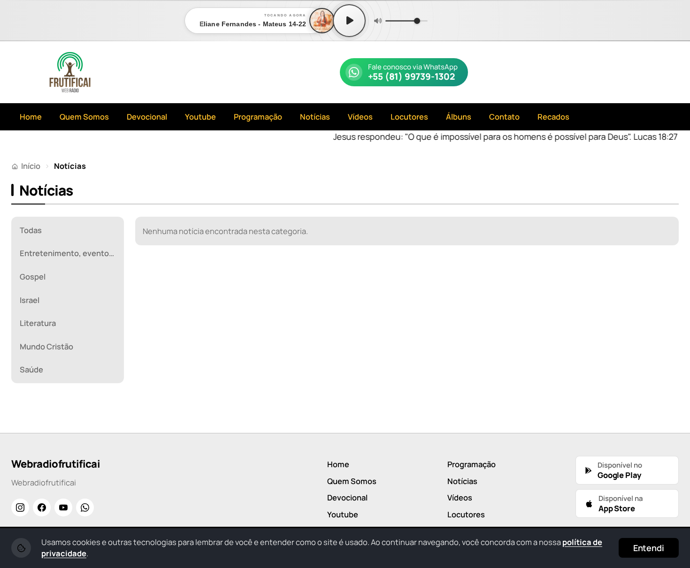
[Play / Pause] (349, 20)
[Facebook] (42, 507)
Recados (553, 116)
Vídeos (360, 116)
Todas (31, 230)
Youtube (200, 116)
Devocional (147, 116)
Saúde (31, 369)
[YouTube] (63, 507)
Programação (258, 116)
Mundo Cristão (46, 346)
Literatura (38, 323)
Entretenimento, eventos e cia (70, 253)
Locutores (409, 116)
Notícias (315, 116)
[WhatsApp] (85, 507)
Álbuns (458, 116)
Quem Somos (84, 116)
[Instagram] (20, 507)
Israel (29, 300)
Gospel (33, 276)
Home (31, 116)
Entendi (648, 547)
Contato (504, 116)
